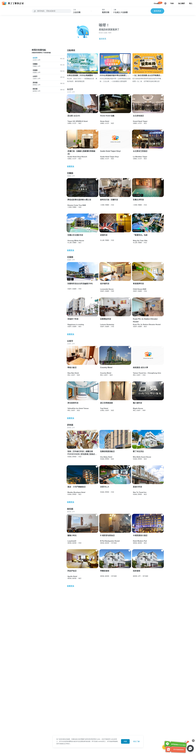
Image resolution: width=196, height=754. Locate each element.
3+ (105, 482)
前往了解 (136, 741)
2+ (108, 195)
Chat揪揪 (157, 3)
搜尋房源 (157, 11)
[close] (193, 740)
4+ (142, 195)
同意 (125, 741)
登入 (190, 3)
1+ (72, 279)
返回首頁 (102, 39)
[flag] (165, 3)
